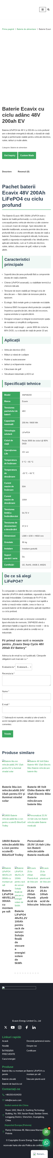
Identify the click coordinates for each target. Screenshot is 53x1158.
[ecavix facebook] (26, 1027)
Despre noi (32, 1046)
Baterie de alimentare (26, 29)
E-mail (5, 704)
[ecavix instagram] (19, 1027)
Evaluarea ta (8, 667)
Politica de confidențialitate (38, 1145)
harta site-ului (19, 1145)
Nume (5, 691)
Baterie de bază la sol (12, 1084)
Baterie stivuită (9, 1079)
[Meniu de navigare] (42, 9)
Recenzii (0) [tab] (23, 171)
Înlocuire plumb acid (36, 1079)
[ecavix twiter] (5, 1027)
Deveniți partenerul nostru (38, 1041)
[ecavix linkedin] (33, 1027)
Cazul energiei (8, 1059)
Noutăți (5, 1046)
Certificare (31, 1050)
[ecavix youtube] (12, 1027)
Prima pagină (8, 29)
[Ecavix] (10, 9)
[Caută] (48, 9)
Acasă (5, 1041)
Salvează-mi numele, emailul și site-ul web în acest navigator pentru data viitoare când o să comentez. (24, 720)
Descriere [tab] (7, 171)
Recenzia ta (8, 673)
